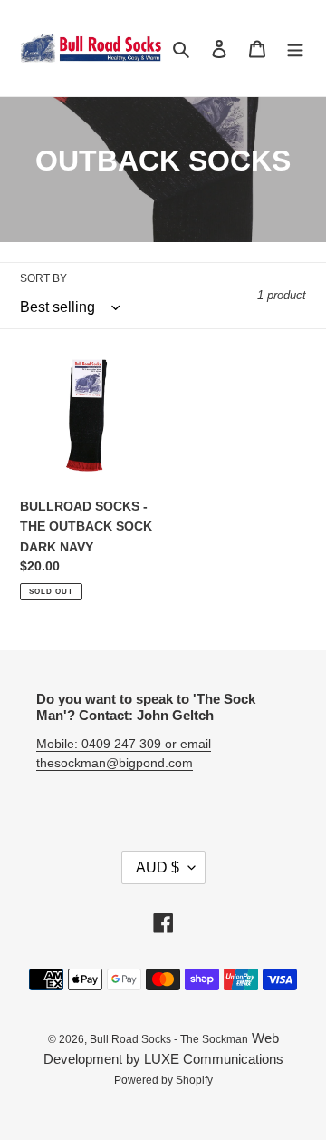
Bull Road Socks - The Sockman (169, 1039)
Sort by (43, 278)
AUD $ (157, 867)
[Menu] (295, 48)
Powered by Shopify (163, 1080)
